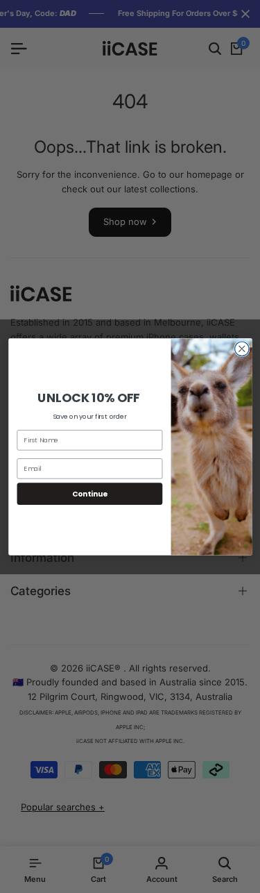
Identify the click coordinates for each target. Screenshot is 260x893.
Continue (89, 493)
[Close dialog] (241, 349)
